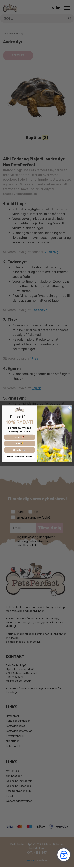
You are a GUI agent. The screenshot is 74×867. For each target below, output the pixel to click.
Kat (18, 443)
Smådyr (18, 450)
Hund (18, 437)
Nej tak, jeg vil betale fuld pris (19, 456)
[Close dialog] (69, 408)
